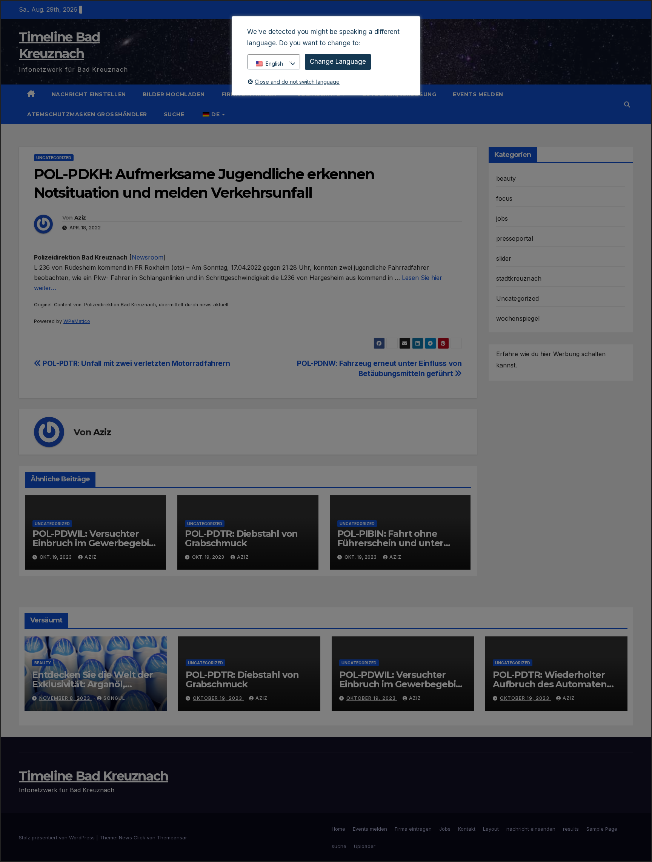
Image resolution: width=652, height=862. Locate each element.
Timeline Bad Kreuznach (93, 776)
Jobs (445, 829)
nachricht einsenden (530, 829)
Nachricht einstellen (89, 94)
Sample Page (601, 829)
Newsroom (147, 257)
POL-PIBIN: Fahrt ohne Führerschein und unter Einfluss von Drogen (390, 543)
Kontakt (466, 829)
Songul (114, 698)
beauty (506, 178)
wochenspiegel (518, 318)
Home (338, 829)
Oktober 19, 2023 (218, 698)
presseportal (514, 238)
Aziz (80, 217)
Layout (491, 829)
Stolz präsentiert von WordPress (57, 837)
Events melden (478, 94)
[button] (627, 104)
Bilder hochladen (174, 94)
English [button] (274, 63)
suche (174, 114)
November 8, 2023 (65, 698)
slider (504, 258)
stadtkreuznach (519, 278)
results (571, 829)
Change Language (338, 61)
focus (504, 198)
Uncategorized (53, 157)
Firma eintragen (413, 829)
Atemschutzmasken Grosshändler (87, 114)
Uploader (364, 846)
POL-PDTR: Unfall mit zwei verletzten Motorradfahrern (135, 363)
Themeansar (172, 837)
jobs (502, 218)
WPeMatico (76, 321)
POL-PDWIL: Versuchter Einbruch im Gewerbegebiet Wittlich (95, 543)
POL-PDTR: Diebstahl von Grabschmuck (241, 538)
